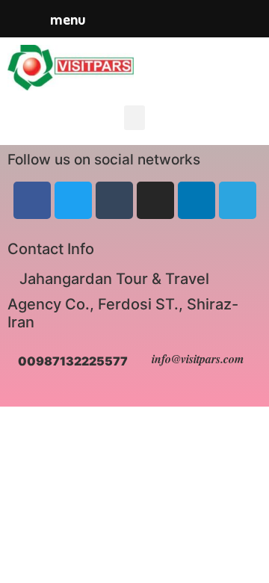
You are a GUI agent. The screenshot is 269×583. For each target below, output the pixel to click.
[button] (134, 117)
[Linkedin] (196, 200)
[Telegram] (237, 200)
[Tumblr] (114, 200)
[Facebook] (32, 200)
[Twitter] (73, 200)
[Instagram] (155, 200)
